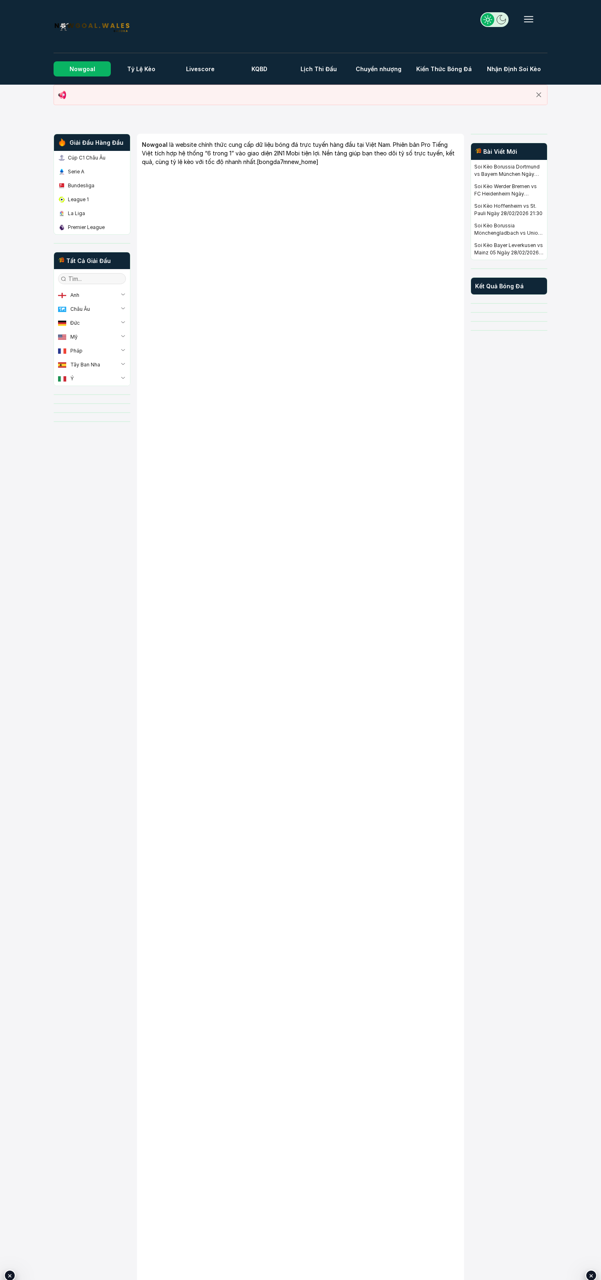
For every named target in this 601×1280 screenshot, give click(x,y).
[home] (92, 27)
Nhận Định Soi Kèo (514, 68)
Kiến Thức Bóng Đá (444, 68)
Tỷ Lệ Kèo (141, 68)
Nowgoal (82, 68)
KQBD (259, 68)
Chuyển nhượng (378, 68)
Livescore (200, 68)
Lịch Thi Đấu (318, 68)
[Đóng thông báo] (539, 95)
